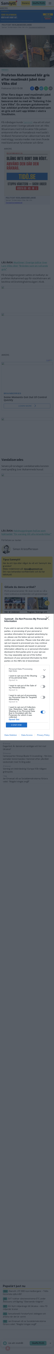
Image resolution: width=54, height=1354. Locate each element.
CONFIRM (16, 725)
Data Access (27, 735)
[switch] (43, 676)
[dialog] (27, 677)
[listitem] (27, 670)
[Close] (48, 619)
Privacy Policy (43, 735)
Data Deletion (10, 735)
